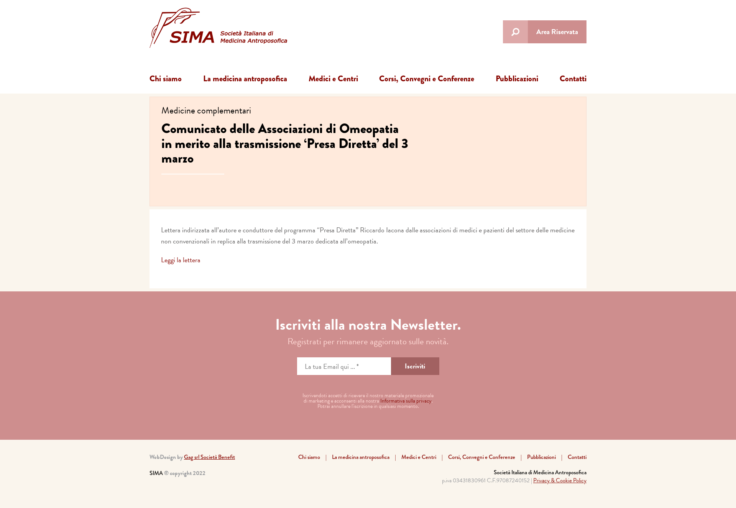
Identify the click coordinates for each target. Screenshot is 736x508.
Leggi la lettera (180, 260)
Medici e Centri (333, 78)
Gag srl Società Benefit (209, 457)
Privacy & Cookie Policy (559, 480)
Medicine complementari (206, 110)
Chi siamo (166, 78)
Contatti (573, 78)
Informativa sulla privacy (406, 401)
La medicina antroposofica (245, 78)
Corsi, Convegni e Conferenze (426, 78)
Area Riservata (557, 31)
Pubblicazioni (517, 78)
